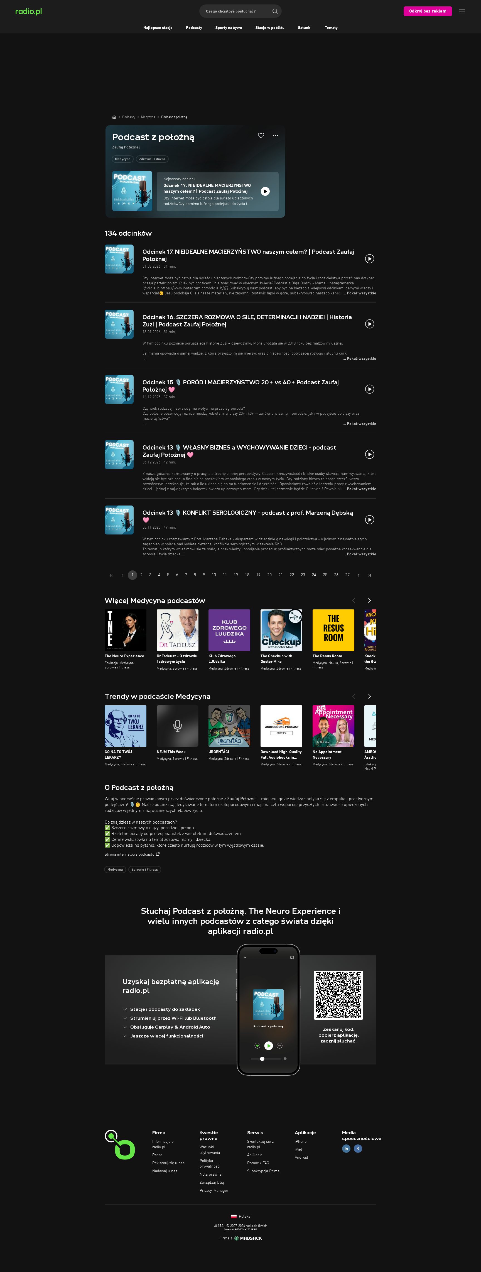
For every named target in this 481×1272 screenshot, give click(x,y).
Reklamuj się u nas (168, 1163)
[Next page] (358, 575)
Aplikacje (254, 1155)
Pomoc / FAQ (258, 1163)
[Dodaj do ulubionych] (261, 135)
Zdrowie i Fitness (152, 159)
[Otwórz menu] (462, 11)
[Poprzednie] (353, 598)
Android (301, 1157)
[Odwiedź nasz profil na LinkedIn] (346, 1149)
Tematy (331, 28)
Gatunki (304, 28)
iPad (298, 1149)
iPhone (300, 1142)
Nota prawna (211, 1174)
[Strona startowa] (114, 117)
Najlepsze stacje (158, 28)
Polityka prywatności (210, 1163)
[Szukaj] (275, 11)
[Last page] (369, 575)
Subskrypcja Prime (263, 1171)
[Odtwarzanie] (265, 191)
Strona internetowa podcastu (129, 854)
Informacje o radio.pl (162, 1144)
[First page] (111, 575)
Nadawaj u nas (164, 1171)
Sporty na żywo (228, 28)
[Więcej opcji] (275, 135)
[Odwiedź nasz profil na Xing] (358, 1149)
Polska (244, 1217)
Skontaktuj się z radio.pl (260, 1144)
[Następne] (369, 598)
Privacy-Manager (214, 1191)
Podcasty (194, 28)
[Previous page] (122, 575)
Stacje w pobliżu (270, 28)
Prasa (157, 1155)
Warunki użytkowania (210, 1150)
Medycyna (122, 159)
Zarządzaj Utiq (212, 1183)
